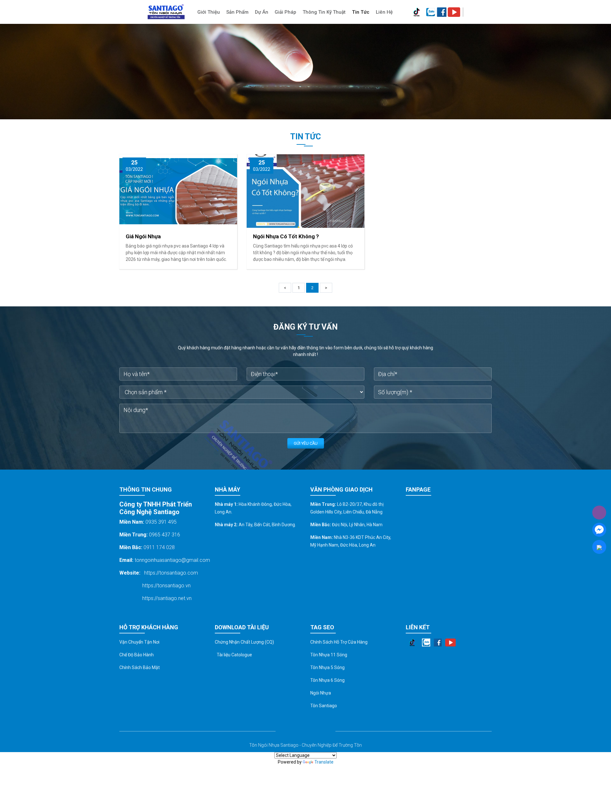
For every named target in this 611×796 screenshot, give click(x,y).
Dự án (261, 12)
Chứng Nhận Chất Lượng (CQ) (244, 642)
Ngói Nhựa (320, 692)
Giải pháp (285, 12)
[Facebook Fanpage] (441, 12)
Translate (324, 762)
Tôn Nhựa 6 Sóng (327, 680)
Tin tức (360, 12)
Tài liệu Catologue (233, 654)
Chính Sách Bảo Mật (139, 667)
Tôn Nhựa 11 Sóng (328, 654)
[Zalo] (430, 12)
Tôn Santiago (323, 705)
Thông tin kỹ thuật (324, 12)
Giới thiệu (208, 12)
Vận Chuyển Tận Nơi (139, 642)
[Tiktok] (416, 12)
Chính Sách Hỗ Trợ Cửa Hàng (339, 642)
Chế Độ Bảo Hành (136, 654)
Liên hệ (384, 12)
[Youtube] (453, 12)
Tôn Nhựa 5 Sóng (327, 667)
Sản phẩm (237, 12)
